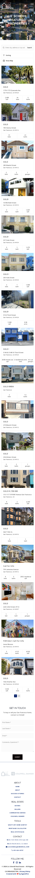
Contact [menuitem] (17, 797)
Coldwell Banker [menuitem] (17, 816)
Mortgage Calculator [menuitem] (17, 828)
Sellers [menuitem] (17, 809)
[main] (17, 350)
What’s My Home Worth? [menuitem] (17, 825)
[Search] (3, 47)
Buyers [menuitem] (17, 806)
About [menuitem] (17, 790)
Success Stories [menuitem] (17, 793)
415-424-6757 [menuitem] (18, 850)
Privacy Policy (25, 871)
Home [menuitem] (18, 786)
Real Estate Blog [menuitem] (17, 832)
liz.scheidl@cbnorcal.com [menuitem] (18, 847)
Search (29, 48)
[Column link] (10, 6)
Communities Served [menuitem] (17, 813)
